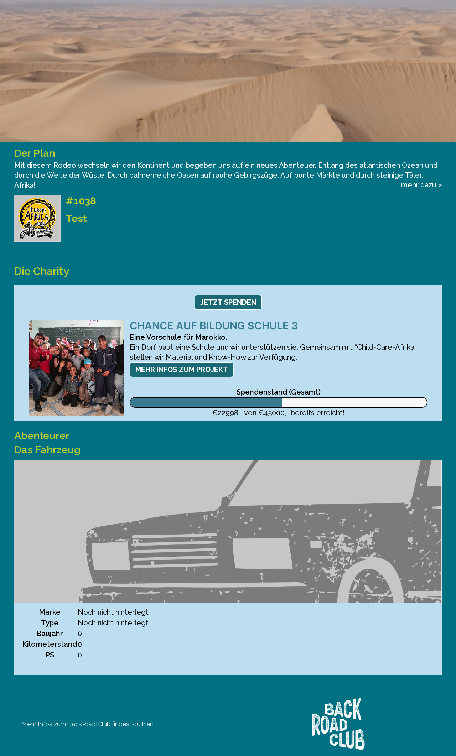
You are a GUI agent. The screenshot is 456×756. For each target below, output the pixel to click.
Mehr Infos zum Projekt (181, 369)
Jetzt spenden (228, 302)
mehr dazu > (421, 185)
